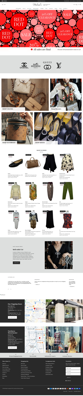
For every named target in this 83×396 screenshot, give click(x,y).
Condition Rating (49, 370)
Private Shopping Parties (26, 370)
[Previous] (8, 289)
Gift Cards (23, 363)
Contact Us (4, 372)
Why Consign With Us (50, 363)
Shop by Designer (24, 367)
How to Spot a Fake (6, 369)
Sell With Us (65, 8)
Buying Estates (48, 369)
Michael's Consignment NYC (9, 388)
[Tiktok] (70, 380)
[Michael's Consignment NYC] (42, 4)
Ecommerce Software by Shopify (18, 388)
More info (16, 262)
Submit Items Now (49, 374)
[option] (41, 30)
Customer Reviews (6, 370)
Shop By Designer (35, 8)
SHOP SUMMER (18, 8)
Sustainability (48, 372)
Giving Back (4, 376)
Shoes (46, 8)
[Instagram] (67, 380)
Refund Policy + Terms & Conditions (28, 376)
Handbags (41, 8)
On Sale (60, 8)
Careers (3, 374)
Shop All (24, 8)
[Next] (11, 289)
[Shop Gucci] (47, 65)
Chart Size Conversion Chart (26, 372)
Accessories (51, 8)
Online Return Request (25, 378)
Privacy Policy (65, 391)
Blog (3, 378)
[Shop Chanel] (24, 65)
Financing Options (24, 369)
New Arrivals (29, 8)
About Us (4, 363)
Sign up (68, 377)
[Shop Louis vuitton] (58, 65)
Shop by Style (23, 365)
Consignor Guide (49, 365)
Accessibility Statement (77, 391)
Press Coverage (5, 367)
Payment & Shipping (25, 374)
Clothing (56, 8)
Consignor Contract (49, 367)
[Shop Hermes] (35, 65)
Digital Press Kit (5, 365)
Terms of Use (70, 391)
